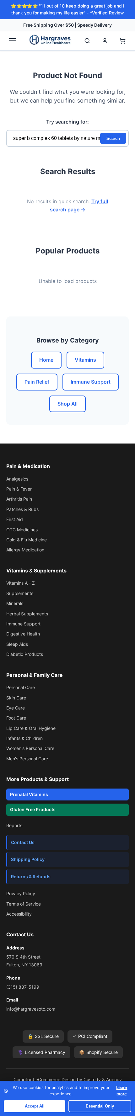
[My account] (105, 41)
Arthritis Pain (19, 499)
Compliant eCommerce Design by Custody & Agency (68, 1079)
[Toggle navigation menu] (12, 41)
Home (46, 360)
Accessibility (19, 914)
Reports (14, 825)
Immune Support (91, 382)
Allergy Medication (25, 549)
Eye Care (15, 707)
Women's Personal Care (30, 748)
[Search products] (87, 41)
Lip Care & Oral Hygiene (31, 728)
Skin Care (16, 697)
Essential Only (100, 1106)
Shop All (67, 404)
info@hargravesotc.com (30, 1009)
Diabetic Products (24, 654)
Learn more (121, 1090)
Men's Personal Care (27, 758)
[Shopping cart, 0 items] (122, 41)
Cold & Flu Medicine (26, 539)
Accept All (35, 1106)
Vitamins (85, 360)
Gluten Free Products (33, 809)
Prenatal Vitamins (29, 794)
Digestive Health (23, 633)
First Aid (14, 519)
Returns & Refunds (31, 876)
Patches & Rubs (22, 509)
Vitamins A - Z (20, 583)
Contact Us (23, 842)
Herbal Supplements (27, 613)
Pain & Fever (19, 489)
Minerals (14, 603)
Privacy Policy (20, 893)
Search (113, 138)
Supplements (19, 593)
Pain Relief (36, 382)
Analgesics (17, 478)
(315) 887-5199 (22, 987)
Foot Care (16, 717)
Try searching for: (67, 122)
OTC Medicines (22, 529)
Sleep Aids (17, 644)
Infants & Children (24, 738)
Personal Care (20, 687)
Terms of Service (23, 903)
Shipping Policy (28, 859)
